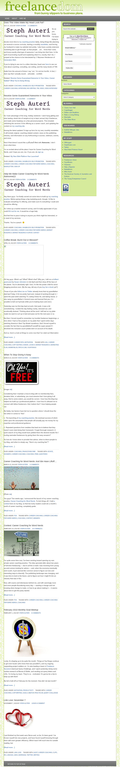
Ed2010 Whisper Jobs (71, 130)
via (10, 389)
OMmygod (67, 142)
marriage (22, 755)
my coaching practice (27, 42)
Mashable (67, 117)
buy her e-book (48, 287)
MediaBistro (68, 132)
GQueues (67, 164)
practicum (39, 693)
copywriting (17, 693)
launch (32, 345)
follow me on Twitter (25, 291)
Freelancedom (44, 8)
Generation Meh (10, 60)
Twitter (66, 147)
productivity (28, 690)
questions (43, 454)
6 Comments (36, 613)
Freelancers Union (70, 160)
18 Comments (37, 529)
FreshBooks (68, 162)
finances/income (29, 451)
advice (50, 451)
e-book (25, 345)
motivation (29, 342)
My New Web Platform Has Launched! (25, 156)
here (47, 64)
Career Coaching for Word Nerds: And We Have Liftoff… (30, 461)
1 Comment (31, 99)
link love (17, 752)
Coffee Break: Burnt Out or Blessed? (21, 240)
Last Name (68, 61)
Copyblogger (68, 110)
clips (55, 752)
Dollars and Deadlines (71, 112)
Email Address (70, 48)
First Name (69, 54)
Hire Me (22, 18)
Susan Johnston (20, 282)
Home (7, 18)
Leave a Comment (38, 703)
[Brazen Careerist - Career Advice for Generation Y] (65, 192)
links (16, 755)
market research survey (23, 233)
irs (5, 755)
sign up (40, 152)
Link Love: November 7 (15, 700)
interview (22, 88)
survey (36, 233)
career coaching (11, 88)
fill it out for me (13, 211)
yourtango (31, 347)
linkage (10, 755)
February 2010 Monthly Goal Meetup (21, 610)
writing (36, 755)
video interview (51, 88)
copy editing (17, 345)
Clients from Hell (69, 108)
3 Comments (33, 243)
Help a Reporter (69, 167)
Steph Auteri (21, 26)
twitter (30, 755)
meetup (31, 693)
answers (7, 454)
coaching (18, 86)
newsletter (44, 44)
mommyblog (13, 347)
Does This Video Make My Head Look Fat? (24, 22)
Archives (64, 80)
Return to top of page (16, 764)
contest (29, 518)
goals (25, 693)
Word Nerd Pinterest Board (73, 149)
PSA (15, 515)
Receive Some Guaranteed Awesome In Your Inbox (30, 78)
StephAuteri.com (70, 145)
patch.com (22, 347)
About (14, 18)
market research (43, 345)
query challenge (51, 693)
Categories (65, 93)
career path (19, 342)
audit (35, 752)
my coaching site (18, 126)
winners (36, 518)
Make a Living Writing (71, 115)
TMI (38, 88)
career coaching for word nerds (32, 164)
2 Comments (32, 26)
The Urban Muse (69, 119)
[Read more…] (9, 337)
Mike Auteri (68, 172)
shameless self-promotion (33, 86)
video (42, 88)
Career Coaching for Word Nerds (23, 501)
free (36, 454)
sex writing (31, 88)
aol (46, 342)
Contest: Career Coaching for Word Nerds (23, 525)
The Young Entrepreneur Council (75, 179)
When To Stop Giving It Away (17, 355)
